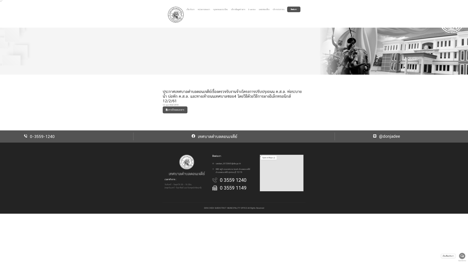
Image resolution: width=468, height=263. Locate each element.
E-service (251, 9)
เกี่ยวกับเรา (190, 9)
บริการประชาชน (278, 9)
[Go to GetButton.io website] (462, 260)
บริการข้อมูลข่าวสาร (238, 9)
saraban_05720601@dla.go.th (228, 163)
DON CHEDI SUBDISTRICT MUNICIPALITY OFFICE (225, 208)
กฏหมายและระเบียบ (220, 9)
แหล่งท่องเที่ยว (264, 9)
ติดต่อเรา (294, 9)
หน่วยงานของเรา (204, 9)
